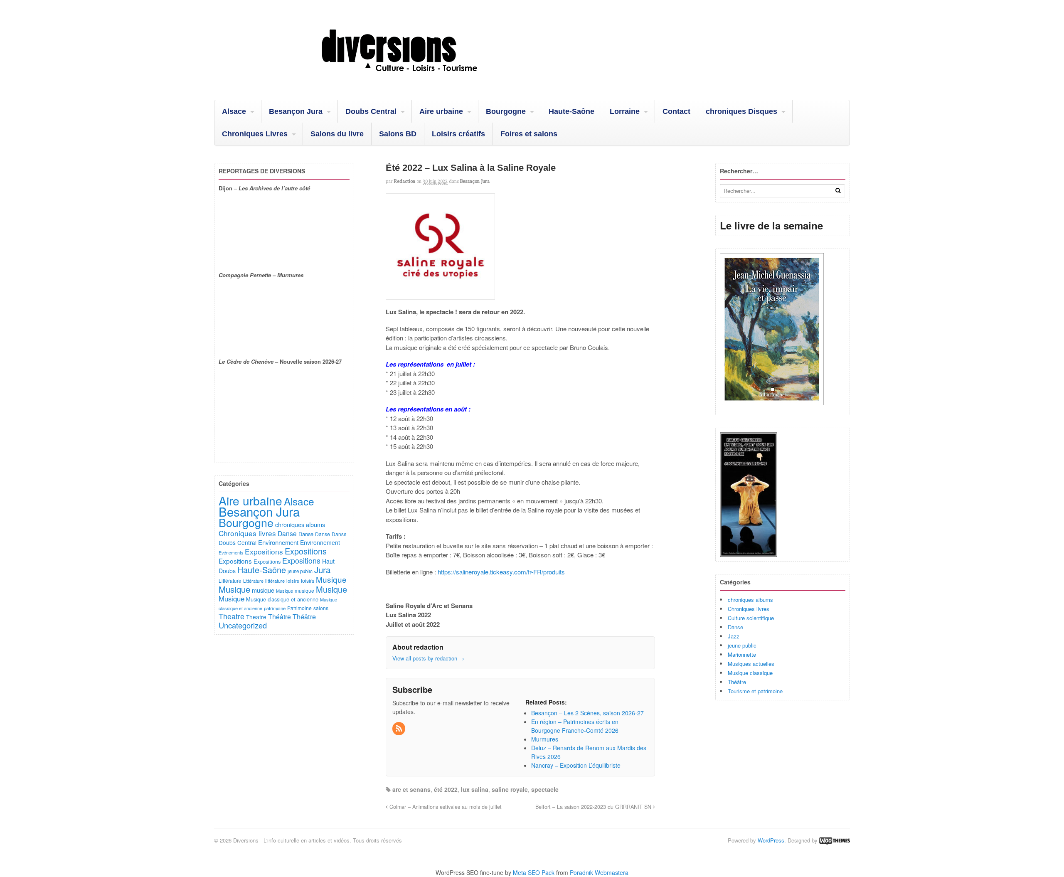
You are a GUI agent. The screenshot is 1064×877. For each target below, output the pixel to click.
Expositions (264, 551)
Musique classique (750, 673)
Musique (331, 579)
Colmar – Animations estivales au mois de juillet (445, 806)
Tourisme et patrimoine (755, 691)
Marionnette (742, 654)
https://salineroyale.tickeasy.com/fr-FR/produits (501, 571)
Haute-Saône (571, 111)
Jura (322, 569)
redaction (404, 181)
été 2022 (446, 789)
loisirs (292, 580)
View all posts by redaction (428, 658)
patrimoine (275, 608)
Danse (735, 627)
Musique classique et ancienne (282, 599)
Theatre (231, 616)
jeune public (742, 645)
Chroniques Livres (255, 134)
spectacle (545, 789)
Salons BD (397, 134)
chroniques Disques (741, 111)
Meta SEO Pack (533, 872)
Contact (676, 111)
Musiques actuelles (751, 664)
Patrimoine (299, 607)
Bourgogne (506, 111)
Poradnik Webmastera (599, 872)
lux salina (474, 789)
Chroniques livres (748, 609)
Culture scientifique (751, 618)
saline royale (510, 789)
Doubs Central (371, 111)
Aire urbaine (441, 111)
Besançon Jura (296, 111)
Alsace (234, 111)
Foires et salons (528, 134)
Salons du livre (337, 134)
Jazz (733, 636)
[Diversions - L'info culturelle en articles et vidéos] (422, 78)
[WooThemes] (834, 840)
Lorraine (625, 111)
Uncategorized (243, 625)
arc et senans (411, 789)
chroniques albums (750, 600)
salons (320, 607)
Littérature (230, 580)
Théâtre (737, 682)
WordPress (771, 840)
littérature (275, 580)
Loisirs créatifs (458, 134)
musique (263, 590)
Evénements (231, 552)
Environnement (278, 542)
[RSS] (399, 728)
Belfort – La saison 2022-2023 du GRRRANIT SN (594, 806)
